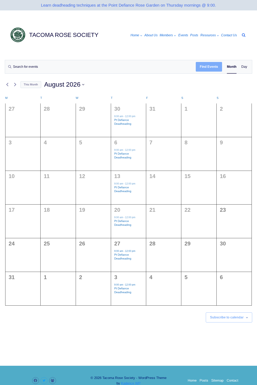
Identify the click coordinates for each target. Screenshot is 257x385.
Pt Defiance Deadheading (122, 121)
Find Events (209, 66)
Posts (194, 35)
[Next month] (15, 84)
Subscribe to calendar (227, 317)
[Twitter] (44, 380)
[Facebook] (35, 380)
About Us (151, 35)
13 (117, 176)
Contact (232, 380)
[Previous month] (7, 84)
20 (117, 210)
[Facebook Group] (52, 380)
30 (117, 109)
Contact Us (229, 35)
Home (192, 380)
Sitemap (217, 380)
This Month (31, 84)
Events (183, 35)
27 (117, 244)
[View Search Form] (243, 35)
